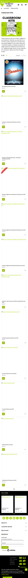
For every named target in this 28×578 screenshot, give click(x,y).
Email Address (6, 539)
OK (26, 569)
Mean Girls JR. (5, 508)
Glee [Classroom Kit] (7, 444)
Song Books (6, 8)
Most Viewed (4, 493)
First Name (3, 543)
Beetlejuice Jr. (18, 508)
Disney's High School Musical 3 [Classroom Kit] (13, 230)
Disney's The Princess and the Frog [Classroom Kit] (13, 302)
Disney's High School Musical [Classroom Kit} (13, 265)
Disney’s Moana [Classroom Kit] (10, 338)
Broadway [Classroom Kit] (8, 86)
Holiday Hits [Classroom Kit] (9, 480)
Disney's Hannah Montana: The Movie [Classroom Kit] (11, 158)
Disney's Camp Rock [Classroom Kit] (11, 122)
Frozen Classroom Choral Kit (9, 373)
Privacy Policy (5, 574)
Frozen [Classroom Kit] (8, 409)
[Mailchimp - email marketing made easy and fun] (8, 550)
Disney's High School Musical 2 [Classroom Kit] (13, 194)
